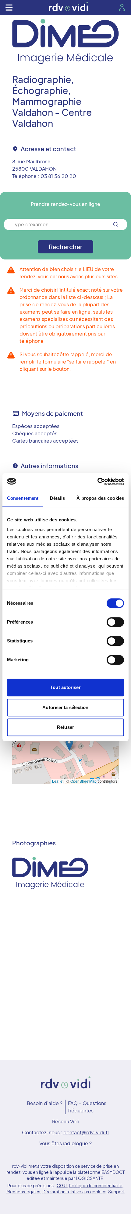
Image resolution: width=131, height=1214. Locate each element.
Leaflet (57, 781)
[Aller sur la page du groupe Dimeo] (65, 41)
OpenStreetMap (83, 781)
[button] (69, 744)
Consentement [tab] (22, 498)
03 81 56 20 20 (58, 176)
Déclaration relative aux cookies (74, 1191)
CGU (62, 1185)
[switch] (115, 622)
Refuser (65, 727)
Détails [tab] (57, 498)
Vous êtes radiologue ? (65, 1143)
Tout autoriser (65, 687)
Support (116, 1191)
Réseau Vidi (65, 1121)
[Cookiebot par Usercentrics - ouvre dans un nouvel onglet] (97, 481)
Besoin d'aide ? (44, 1103)
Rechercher (65, 246)
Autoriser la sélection (65, 707)
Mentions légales (23, 1191)
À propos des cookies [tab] (100, 498)
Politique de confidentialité (96, 1185)
